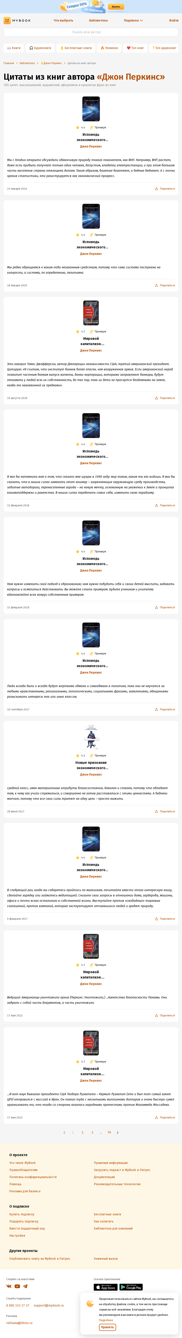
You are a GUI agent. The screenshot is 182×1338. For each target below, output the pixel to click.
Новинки (111, 48)
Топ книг (137, 48)
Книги (16, 48)
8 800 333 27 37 (17, 1305)
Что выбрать (63, 20)
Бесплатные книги (78, 48)
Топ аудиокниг (165, 48)
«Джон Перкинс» (131, 77)
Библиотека (98, 20)
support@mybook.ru (49, 1305)
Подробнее (106, 1320)
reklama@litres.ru (19, 1323)
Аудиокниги (42, 48)
